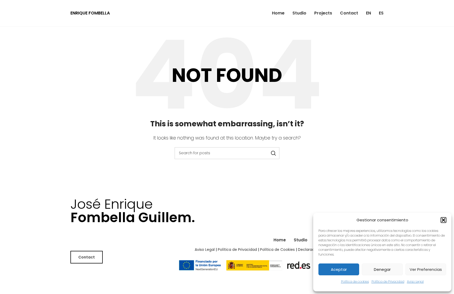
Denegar (382, 269)
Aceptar (339, 269)
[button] (443, 220)
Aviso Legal (415, 281)
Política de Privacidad (388, 281)
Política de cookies (355, 281)
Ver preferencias (426, 269)
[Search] (273, 153)
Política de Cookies (277, 249)
